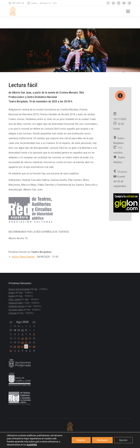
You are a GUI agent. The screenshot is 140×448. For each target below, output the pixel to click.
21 (26, 342)
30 (22, 330)
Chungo (13, 313)
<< (10, 322)
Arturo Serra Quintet (23, 256)
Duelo (12, 292)
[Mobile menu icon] (128, 11)
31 (11, 350)
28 (26, 346)
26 (18, 346)
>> (34, 322)
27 (22, 346)
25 (15, 346)
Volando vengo (16, 306)
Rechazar (102, 440)
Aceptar (81, 440)
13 (22, 338)
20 (22, 342)
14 (26, 338)
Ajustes (123, 440)
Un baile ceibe (16, 309)
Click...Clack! (15, 299)
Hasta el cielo (15, 302)
